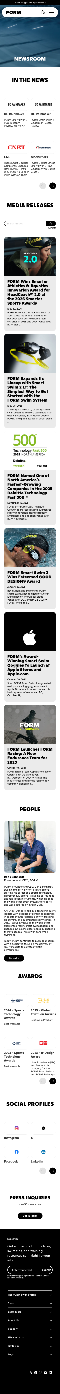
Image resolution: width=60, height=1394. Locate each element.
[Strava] (30, 1373)
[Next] (52, 185)
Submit (46, 1270)
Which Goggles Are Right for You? (30, 2)
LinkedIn (14, 958)
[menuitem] (30, 1295)
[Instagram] (40, 1373)
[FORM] (13, 13)
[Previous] (42, 185)
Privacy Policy (17, 1278)
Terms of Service (41, 1276)
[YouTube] (45, 1373)
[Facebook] (35, 1373)
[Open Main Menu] (51, 12)
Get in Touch (30, 1215)
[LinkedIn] (50, 1373)
